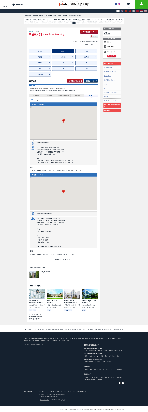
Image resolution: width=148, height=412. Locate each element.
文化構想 (63, 57)
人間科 (86, 68)
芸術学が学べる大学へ (35, 317)
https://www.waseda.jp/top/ (90, 41)
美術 (84, 310)
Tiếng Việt (119, 377)
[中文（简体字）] (125, 11)
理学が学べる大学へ (35, 314)
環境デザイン (69, 310)
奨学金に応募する (109, 80)
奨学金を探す (108, 110)
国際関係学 (117, 350)
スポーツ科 (40, 74)
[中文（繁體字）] (129, 11)
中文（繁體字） (105, 377)
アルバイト (107, 84)
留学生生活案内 (108, 63)
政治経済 (40, 51)
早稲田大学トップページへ (91, 44)
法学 (94, 350)
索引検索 (74, 329)
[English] (121, 11)
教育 (40, 68)
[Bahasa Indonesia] (141, 11)
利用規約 (90, 329)
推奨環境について (118, 329)
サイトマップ (82, 329)
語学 (90, 350)
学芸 (49, 310)
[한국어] (133, 11)
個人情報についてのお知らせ (103, 329)
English (87, 377)
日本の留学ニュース (30, 329)
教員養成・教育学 (90, 361)
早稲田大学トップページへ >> (63, 259)
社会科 (86, 51)
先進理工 (40, 63)
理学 (106, 356)
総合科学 (111, 361)
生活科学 (98, 361)
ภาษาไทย (99, 379)
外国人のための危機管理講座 (112, 105)
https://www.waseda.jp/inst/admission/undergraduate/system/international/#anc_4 (53, 90)
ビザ (105, 88)
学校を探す (20, 4)
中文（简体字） (95, 377)
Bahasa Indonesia (90, 379)
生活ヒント (107, 76)
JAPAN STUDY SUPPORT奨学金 (114, 369)
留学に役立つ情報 (52, 329)
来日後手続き (108, 68)
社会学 (111, 350)
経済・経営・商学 (102, 350)
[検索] (111, 56)
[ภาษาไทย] (145, 11)
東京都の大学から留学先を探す (33, 344)
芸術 (35, 310)
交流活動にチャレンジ (110, 92)
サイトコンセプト (44, 400)
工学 (110, 356)
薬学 (102, 356)
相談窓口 (106, 96)
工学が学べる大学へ (35, 319)
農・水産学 (116, 356)
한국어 (113, 377)
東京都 (35, 31)
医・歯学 (96, 356)
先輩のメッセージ (64, 329)
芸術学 (105, 361)
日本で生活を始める (110, 72)
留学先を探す (42, 329)
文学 (86, 350)
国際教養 (40, 57)
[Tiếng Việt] (137, 11)
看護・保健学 (88, 356)
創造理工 (86, 57)
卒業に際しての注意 (110, 100)
